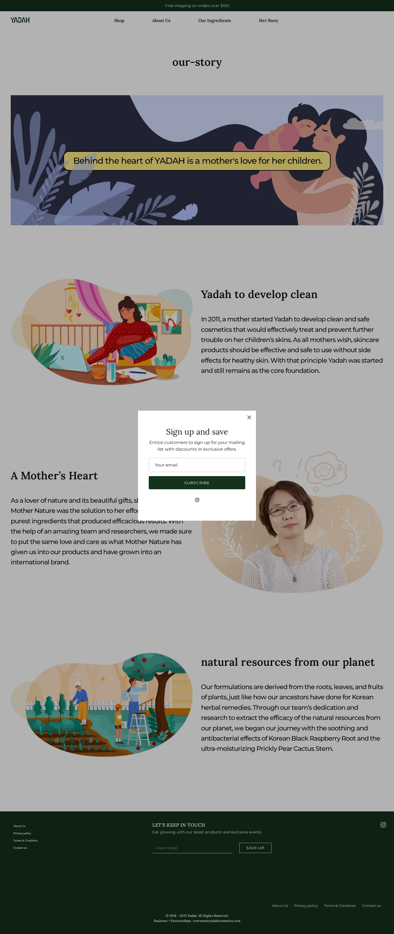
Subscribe (197, 482)
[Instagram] (197, 500)
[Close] (249, 417)
